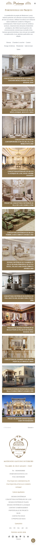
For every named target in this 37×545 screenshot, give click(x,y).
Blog (18, 513)
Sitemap (18, 487)
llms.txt (18, 539)
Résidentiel (19, 46)
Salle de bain (29, 46)
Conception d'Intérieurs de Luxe (18, 499)
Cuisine (28, 42)
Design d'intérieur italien (19, 502)
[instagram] (13, 536)
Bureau (9, 42)
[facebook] (9, 536)
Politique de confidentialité (18, 481)
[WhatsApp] (33, 540)
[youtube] (28, 536)
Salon (18, 49)
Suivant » (31, 427)
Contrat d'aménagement (18, 507)
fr (14, 528)
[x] (24, 536)
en (10, 528)
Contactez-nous (18, 516)
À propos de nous (18, 518)
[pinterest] (20, 536)
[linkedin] (16, 536)
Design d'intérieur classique (18, 505)
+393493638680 (20, 470)
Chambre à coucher (18, 42)
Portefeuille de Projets (18, 510)
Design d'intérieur (9, 46)
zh (27, 528)
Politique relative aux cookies (18, 484)
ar (23, 528)
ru (18, 528)
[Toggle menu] (35, 3)
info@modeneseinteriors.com (18, 474)
